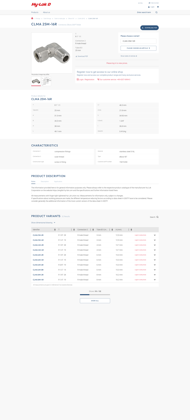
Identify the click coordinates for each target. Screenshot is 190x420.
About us (46, 12)
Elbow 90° (71, 18)
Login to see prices (140, 235)
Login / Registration (86, 79)
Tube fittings (47, 18)
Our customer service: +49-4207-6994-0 (114, 79)
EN (141, 3)
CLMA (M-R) (81, 18)
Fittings (38, 18)
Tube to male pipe (59, 18)
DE (139, 3)
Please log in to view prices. (117, 63)
